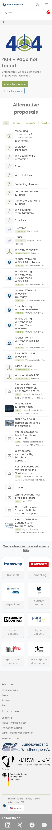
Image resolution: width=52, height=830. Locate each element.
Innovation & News (12, 727)
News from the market (14, 722)
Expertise (7, 717)
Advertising (13, 802)
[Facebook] (32, 825)
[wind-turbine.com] (3, 22)
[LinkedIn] (7, 825)
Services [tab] (16, 122)
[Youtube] (44, 825)
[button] (48, 12)
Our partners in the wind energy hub (26, 548)
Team (5, 695)
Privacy (28, 798)
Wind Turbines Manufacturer (17, 732)
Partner (6, 700)
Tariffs (37, 798)
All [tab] (6, 122)
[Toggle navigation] (46, 4)
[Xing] (19, 825)
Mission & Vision (10, 690)
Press (4, 705)
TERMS (20, 798)
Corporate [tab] (30, 122)
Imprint (11, 798)
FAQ (23, 802)
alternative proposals (15, 84)
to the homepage (13, 91)
